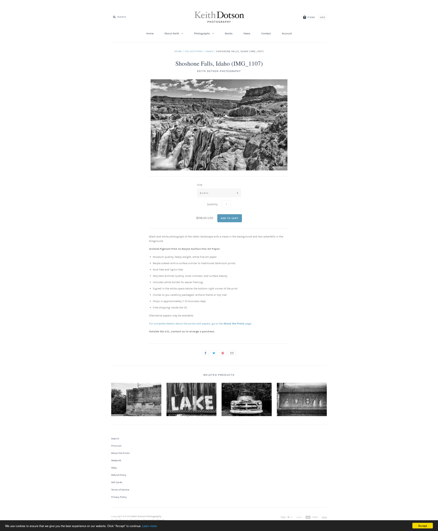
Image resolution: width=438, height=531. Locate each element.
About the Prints (120, 453)
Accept (422, 525)
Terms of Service (120, 489)
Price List (116, 445)
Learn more (149, 526)
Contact (266, 33)
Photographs (202, 33)
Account (287, 33)
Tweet (213, 353)
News (246, 33)
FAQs (114, 467)
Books (229, 33)
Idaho (209, 51)
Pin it (222, 353)
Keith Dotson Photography (219, 71)
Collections (194, 51)
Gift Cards (116, 482)
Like (205, 353)
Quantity (212, 204)
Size (199, 184)
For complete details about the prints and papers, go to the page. (200, 323)
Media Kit (116, 460)
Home (149, 33)
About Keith (172, 33)
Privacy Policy (119, 497)
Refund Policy (118, 475)
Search (115, 438)
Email (232, 353)
